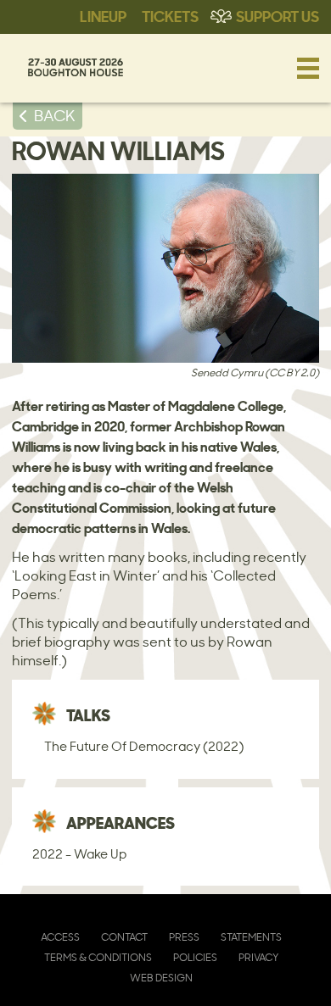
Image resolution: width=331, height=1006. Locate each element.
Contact (124, 937)
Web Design (161, 977)
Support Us (277, 15)
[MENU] (308, 68)
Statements (251, 937)
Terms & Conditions (98, 957)
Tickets (170, 15)
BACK (55, 115)
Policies (195, 957)
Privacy (258, 957)
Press (184, 937)
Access (60, 937)
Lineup (103, 15)
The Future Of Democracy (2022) (144, 746)
